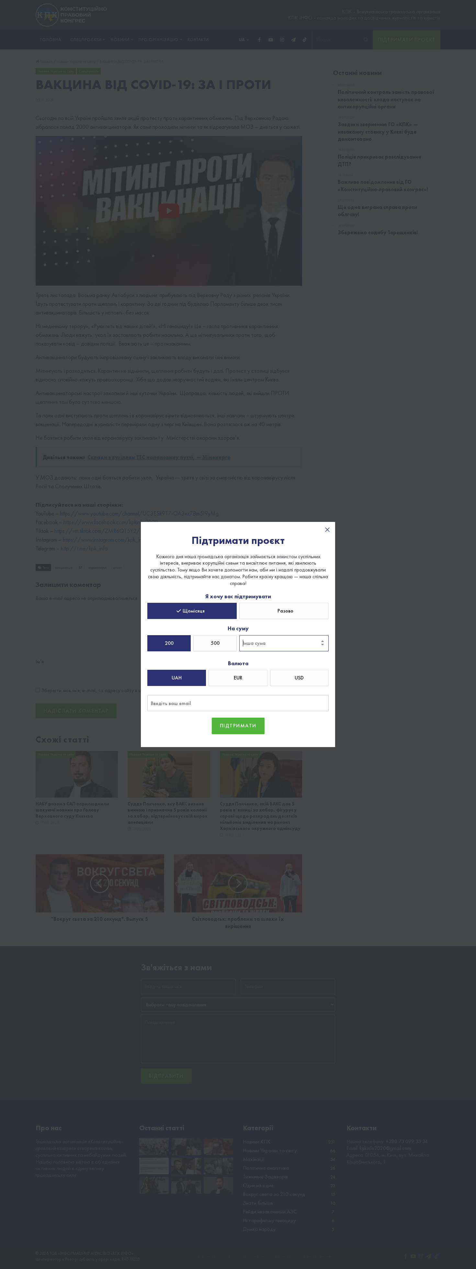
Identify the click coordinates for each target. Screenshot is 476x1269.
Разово (285, 610)
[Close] (327, 529)
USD (299, 677)
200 (169, 643)
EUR (238, 677)
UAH (177, 677)
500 (215, 643)
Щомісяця (194, 610)
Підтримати (238, 725)
